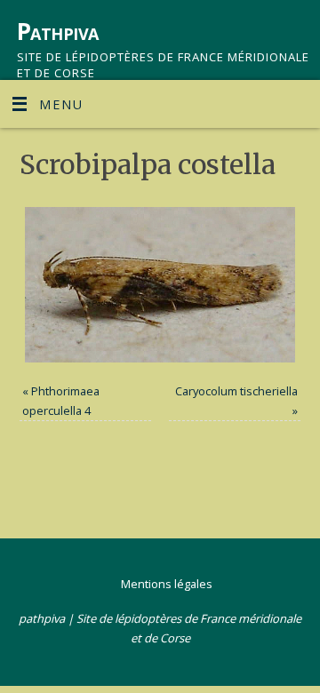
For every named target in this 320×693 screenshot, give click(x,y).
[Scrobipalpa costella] (160, 284)
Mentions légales (166, 584)
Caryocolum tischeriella (236, 391)
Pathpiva (58, 31)
